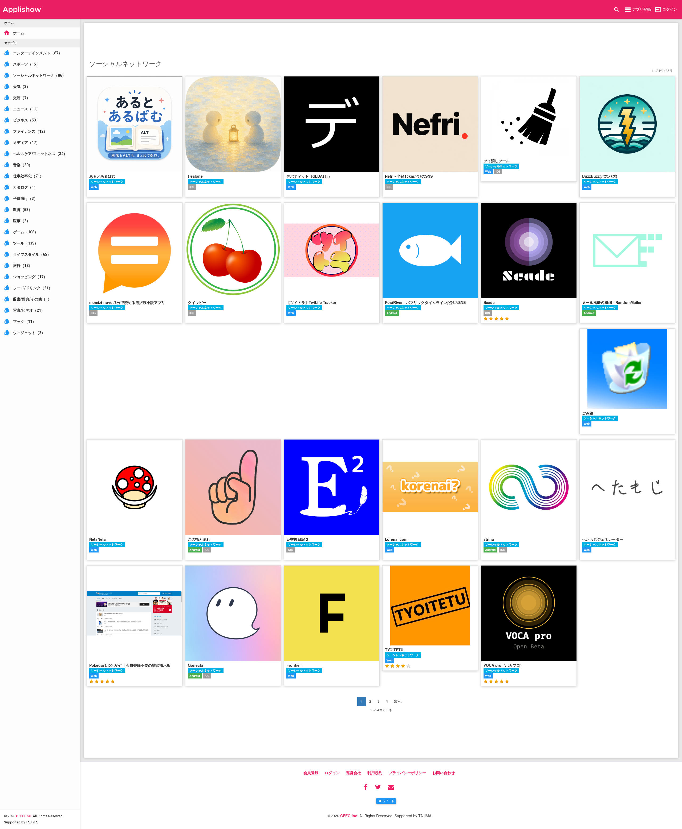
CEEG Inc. (24, 816)
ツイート (388, 801)
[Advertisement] (381, 40)
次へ (397, 701)
